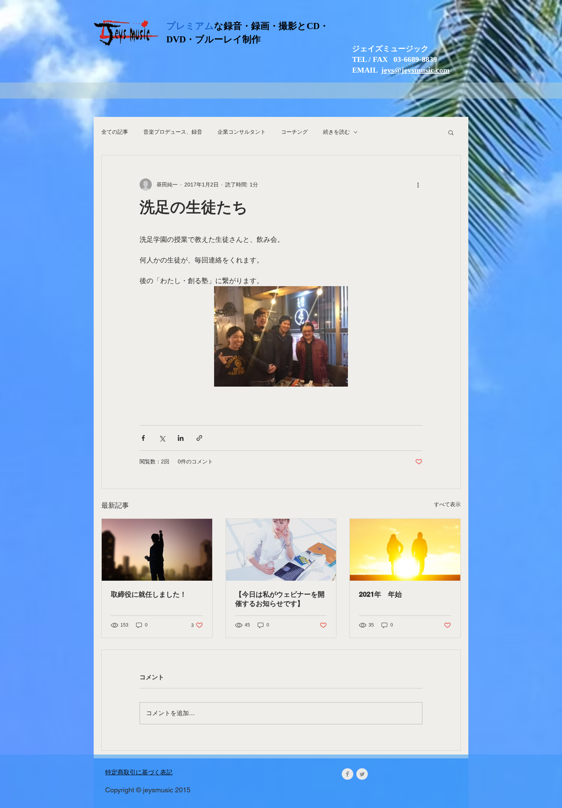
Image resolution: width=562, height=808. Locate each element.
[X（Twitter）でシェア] (162, 438)
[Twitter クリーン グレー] (362, 774)
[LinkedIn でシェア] (180, 438)
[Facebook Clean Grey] (347, 774)
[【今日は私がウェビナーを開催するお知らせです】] (281, 550)
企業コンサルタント (242, 132)
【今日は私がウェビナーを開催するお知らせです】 (280, 598)
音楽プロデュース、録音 (172, 132)
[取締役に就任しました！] (157, 550)
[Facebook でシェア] (143, 438)
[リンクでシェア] (199, 438)
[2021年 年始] (405, 550)
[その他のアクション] (417, 184)
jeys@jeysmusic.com (415, 70)
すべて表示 (447, 504)
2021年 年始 (380, 594)
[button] (451, 132)
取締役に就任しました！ (149, 594)
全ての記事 (114, 132)
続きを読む (336, 132)
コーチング (294, 132)
